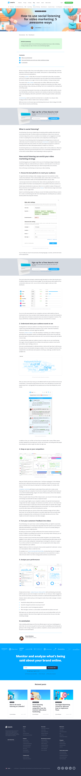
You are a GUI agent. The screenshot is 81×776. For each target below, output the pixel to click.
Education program (63, 743)
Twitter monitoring (44, 743)
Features (20, 2)
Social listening (22, 98)
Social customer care (44, 731)
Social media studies (64, 750)
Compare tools (26, 755)
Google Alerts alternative (27, 758)
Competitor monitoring (24, 489)
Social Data (44, 11)
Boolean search (25, 740)
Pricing (24, 2)
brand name (45, 142)
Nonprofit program (62, 745)
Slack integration (25, 750)
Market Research (38, 11)
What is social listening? (27, 57)
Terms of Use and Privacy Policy (46, 120)
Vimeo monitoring (44, 748)
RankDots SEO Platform (63, 736)
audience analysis (28, 332)
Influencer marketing (44, 733)
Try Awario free (54, 118)
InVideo (26, 76)
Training (29, 2)
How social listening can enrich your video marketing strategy (35, 60)
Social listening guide (63, 731)
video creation (30, 82)
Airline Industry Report (63, 757)
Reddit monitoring (44, 740)
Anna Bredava (38, 27)
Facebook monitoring (44, 745)
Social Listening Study (63, 753)
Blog (34, 2)
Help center (61, 730)
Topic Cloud (25, 748)
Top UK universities (63, 758)
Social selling (43, 730)
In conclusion (24, 62)
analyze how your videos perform (38, 592)
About (42, 2)
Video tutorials (62, 728)
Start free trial (69, 2)
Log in (62, 2)
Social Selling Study (63, 752)
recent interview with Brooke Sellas (36, 551)
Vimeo (41, 188)
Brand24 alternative (26, 757)
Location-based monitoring (27, 743)
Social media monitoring (45, 728)
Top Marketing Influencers (64, 755)
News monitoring (44, 750)
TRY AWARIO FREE (52, 667)
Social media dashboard (27, 745)
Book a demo (48, 2)
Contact (38, 2)
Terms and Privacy (26, 733)
